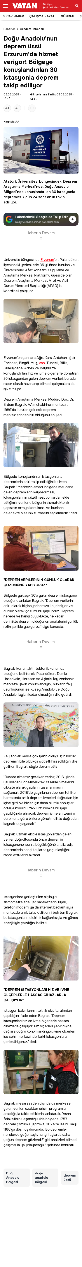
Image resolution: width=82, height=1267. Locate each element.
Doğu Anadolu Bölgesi (12, 1177)
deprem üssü (70, 1177)
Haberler (9, 29)
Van (42, 363)
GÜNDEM (68, 16)
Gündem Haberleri (32, 29)
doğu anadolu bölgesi (41, 1177)
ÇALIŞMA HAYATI (42, 16)
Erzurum (47, 260)
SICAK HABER (13, 16)
